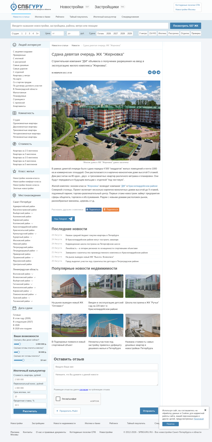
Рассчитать (30, 411)
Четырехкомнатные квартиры (27, 133)
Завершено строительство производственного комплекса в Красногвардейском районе (107, 253)
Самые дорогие (20, 69)
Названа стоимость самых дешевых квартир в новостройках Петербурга (139, 345)
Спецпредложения (130, 17)
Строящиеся (19, 99)
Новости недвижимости (65, 423)
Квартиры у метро (21, 75)
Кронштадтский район (23, 233)
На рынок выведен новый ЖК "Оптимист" (67, 304)
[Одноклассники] (154, 72)
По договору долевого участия (27, 86)
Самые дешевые (21, 65)
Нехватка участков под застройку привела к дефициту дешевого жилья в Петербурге (105, 345)
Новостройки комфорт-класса (27, 181)
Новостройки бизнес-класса (26, 185)
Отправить (149, 411)
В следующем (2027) (23, 322)
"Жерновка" (93, 186)
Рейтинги (60, 17)
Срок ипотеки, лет (22, 392)
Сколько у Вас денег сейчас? (26, 340)
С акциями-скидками (22, 51)
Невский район (20, 244)
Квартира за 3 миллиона (24, 154)
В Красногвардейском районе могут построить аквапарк (92, 240)
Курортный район (21, 237)
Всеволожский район (23, 277)
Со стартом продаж (22, 82)
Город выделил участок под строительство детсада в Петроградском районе (102, 261)
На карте (17, 79)
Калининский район (22, 216)
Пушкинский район (21, 257)
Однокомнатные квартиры (25, 123)
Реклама (15, 432)
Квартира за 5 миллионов (25, 164)
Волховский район (21, 274)
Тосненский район (21, 301)
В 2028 (16, 325)
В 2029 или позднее (22, 328)
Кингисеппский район (23, 287)
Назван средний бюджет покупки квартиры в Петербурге (92, 235)
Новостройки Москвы (185, 9)
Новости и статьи (21, 17)
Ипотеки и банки (42, 17)
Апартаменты (19, 106)
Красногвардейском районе (143, 186)
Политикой (199, 419)
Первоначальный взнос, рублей (28, 384)
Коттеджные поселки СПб (188, 5)
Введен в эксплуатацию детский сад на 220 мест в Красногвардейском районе (105, 305)
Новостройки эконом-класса (26, 178)
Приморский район (21, 254)
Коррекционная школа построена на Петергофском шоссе (93, 244)
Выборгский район (21, 213)
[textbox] (58, 26)
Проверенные (19, 55)
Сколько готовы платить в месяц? (28, 348)
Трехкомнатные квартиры (25, 130)
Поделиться (94, 209)
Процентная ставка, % (24, 401)
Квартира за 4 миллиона (24, 161)
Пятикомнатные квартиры (25, 137)
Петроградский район (23, 247)
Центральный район (22, 264)
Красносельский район (23, 230)
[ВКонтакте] (150, 72)
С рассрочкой (19, 62)
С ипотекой (18, 58)
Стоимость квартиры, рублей (27, 375)
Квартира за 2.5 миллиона (25, 151)
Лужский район (20, 298)
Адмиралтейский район (24, 206)
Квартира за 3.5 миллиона (25, 157)
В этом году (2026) (22, 318)
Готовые (17, 315)
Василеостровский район (25, 210)
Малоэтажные (19, 92)
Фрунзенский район (22, 261)
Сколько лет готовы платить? (27, 356)
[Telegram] (158, 72)
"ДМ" (123, 186)
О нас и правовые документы (51, 432)
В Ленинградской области (25, 89)
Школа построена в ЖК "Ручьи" (142, 302)
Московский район (21, 240)
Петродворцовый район (24, 250)
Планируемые (19, 96)
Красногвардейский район (25, 227)
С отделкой (18, 72)
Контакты (27, 432)
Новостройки (71, 7)
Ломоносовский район (23, 294)
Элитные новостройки (23, 188)
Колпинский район (21, 223)
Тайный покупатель (79, 17)
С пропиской (19, 103)
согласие (83, 389)
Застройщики (107, 7)
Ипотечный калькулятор (104, 17)
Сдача (92, 33)
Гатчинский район (21, 284)
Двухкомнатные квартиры (25, 127)
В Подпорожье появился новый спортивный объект (68, 343)
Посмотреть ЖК (185, 25)
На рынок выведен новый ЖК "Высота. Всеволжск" (90, 257)
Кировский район (21, 220)
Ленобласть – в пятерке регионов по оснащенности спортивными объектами (102, 248)
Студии (16, 120)
